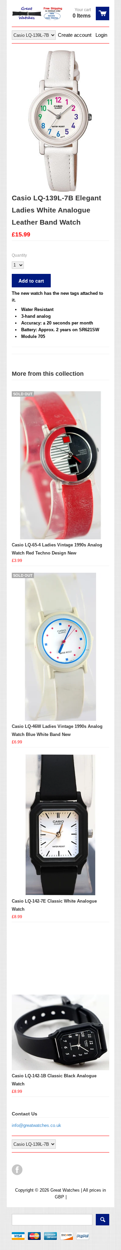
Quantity (19, 255)
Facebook (17, 1169)
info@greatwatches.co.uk (36, 1125)
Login (101, 35)
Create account (74, 35)
